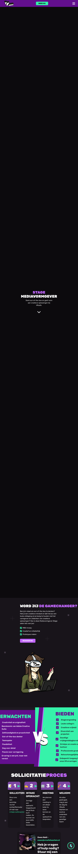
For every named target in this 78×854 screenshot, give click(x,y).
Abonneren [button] (52, 454)
